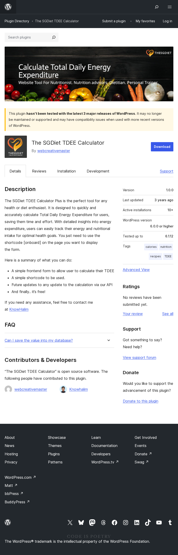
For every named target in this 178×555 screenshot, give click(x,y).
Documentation (104, 445)
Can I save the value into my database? (39, 340)
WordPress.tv (105, 462)
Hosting (11, 454)
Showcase (57, 437)
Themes (55, 445)
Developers (101, 454)
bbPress (14, 493)
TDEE (168, 256)
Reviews (39, 171)
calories (151, 247)
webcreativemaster (53, 150)
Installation (66, 171)
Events (140, 445)
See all (167, 313)
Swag (142, 462)
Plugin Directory (17, 21)
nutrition (166, 247)
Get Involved (146, 437)
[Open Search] (156, 7)
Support (166, 171)
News (9, 445)
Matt (11, 485)
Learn (96, 437)
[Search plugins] (53, 37)
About (10, 437)
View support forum (139, 357)
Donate (143, 454)
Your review (133, 313)
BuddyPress (17, 502)
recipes (155, 256)
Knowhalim (78, 389)
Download (162, 147)
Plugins (54, 454)
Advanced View (136, 269)
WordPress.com (20, 477)
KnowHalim (19, 309)
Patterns (55, 462)
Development (98, 171)
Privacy (11, 462)
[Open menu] (170, 7)
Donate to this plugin (140, 401)
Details (15, 171)
